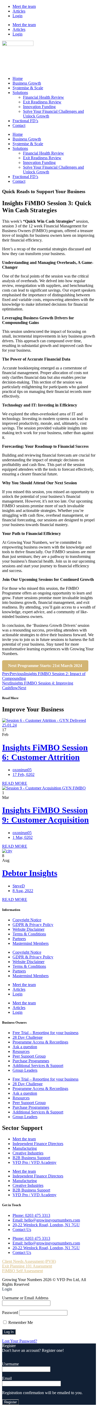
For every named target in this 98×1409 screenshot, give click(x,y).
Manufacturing (25, 1148)
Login (17, 16)
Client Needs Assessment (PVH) (29, 1261)
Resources (21, 1051)
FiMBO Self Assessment (22, 1271)
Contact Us (22, 1229)
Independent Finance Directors (38, 1143)
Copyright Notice (27, 920)
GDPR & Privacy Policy (33, 924)
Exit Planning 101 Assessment (27, 1266)
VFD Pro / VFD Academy (34, 1162)
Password (10, 1312)
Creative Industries (28, 1153)
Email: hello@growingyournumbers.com (46, 1220)
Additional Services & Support (38, 1065)
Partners (19, 938)
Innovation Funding (39, 106)
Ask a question (25, 1047)
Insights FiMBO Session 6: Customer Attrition (45, 752)
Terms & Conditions (29, 934)
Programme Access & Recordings (40, 1042)
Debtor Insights (29, 873)
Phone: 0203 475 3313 (31, 1215)
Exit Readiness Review (42, 102)
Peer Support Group (29, 1056)
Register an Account (19, 1355)
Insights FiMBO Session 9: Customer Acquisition (45, 814)
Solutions (20, 92)
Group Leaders (25, 1070)
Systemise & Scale (28, 88)
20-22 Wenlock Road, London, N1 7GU (46, 1225)
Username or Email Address (25, 1298)
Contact (19, 125)
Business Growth (27, 83)
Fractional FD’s (25, 121)
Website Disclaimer (28, 929)
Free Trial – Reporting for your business (45, 1032)
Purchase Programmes (31, 1061)
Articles (19, 11)
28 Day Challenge (28, 1037)
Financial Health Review (43, 97)
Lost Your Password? (19, 1341)
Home (18, 78)
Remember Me (20, 1322)
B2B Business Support (31, 1158)
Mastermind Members (31, 943)
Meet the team (24, 6)
